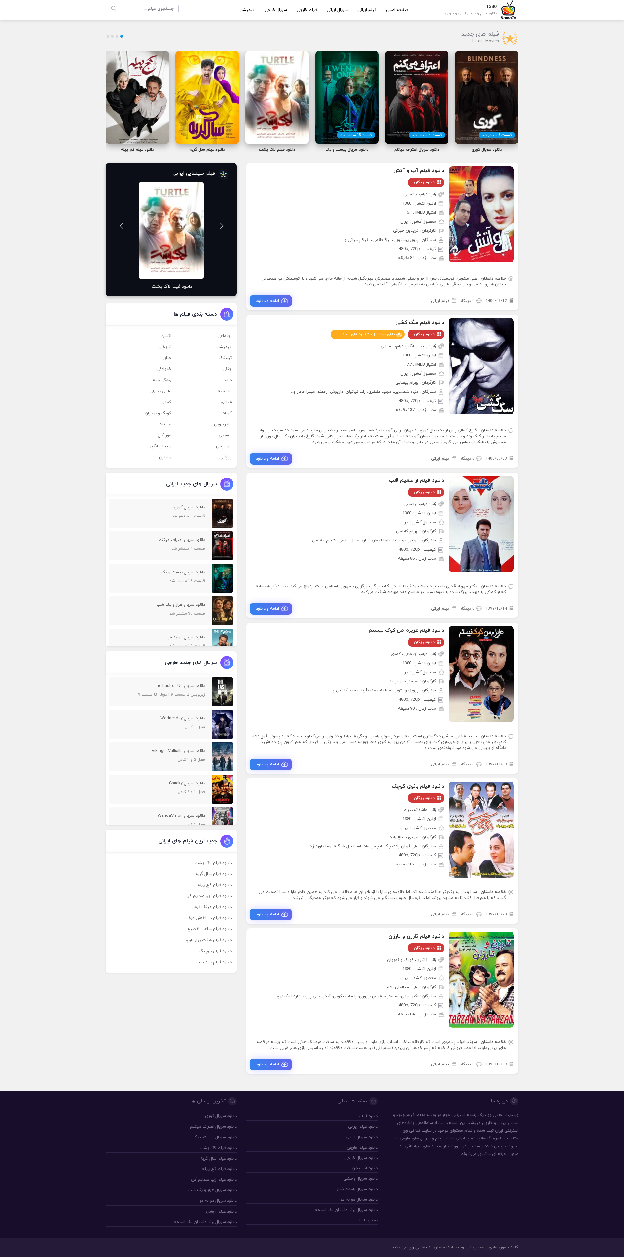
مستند (165, 424)
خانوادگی (163, 369)
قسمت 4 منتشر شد (427, 135)
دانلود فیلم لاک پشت (213, 863)
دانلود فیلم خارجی (362, 1148)
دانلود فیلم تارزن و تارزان (416, 936)
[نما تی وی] (508, 9)
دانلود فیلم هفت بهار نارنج (208, 940)
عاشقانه (225, 391)
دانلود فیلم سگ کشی (420, 322)
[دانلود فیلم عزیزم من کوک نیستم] (481, 674)
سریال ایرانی (337, 10)
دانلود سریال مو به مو (358, 1199)
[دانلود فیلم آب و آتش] (481, 214)
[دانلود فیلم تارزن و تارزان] (481, 979)
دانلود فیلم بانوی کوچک (418, 786)
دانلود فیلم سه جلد (215, 962)
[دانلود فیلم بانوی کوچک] (481, 829)
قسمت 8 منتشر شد (497, 135)
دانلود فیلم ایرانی (362, 1127)
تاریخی (165, 347)
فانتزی (226, 402)
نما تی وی (418, 1247)
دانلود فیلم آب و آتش (418, 170)
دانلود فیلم (415, 1115)
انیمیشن (247, 10)
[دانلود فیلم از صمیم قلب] (481, 524)
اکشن (166, 336)
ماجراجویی (223, 424)
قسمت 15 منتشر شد (356, 135)
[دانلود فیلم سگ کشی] (481, 366)
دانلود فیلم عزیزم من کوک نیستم (406, 630)
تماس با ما (368, 1220)
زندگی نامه (162, 380)
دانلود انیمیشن (364, 1168)
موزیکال (164, 435)
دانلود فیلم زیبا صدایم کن (209, 896)
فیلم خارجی (307, 10)
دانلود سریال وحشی (360, 1179)
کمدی (166, 402)
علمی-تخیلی (160, 391)
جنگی (227, 369)
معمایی (225, 435)
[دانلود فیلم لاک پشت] (171, 230)
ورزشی (225, 457)
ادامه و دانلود (267, 301)
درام (228, 380)
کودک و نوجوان (158, 413)
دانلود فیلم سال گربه (213, 874)
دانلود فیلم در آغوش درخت (208, 918)
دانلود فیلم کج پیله (214, 885)
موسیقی (224, 446)
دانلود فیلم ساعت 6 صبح (209, 929)
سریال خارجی (276, 10)
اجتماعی (224, 336)
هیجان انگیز (160, 446)
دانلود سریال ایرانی (361, 1137)
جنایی (166, 358)
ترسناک (225, 358)
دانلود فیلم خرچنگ (215, 951)
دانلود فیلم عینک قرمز (212, 907)
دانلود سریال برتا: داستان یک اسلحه (346, 1210)
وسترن (165, 457)
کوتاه (227, 413)
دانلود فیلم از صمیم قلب (416, 480)
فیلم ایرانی (367, 10)
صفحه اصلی (397, 10)
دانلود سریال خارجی (360, 1158)
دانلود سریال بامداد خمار (357, 1189)
